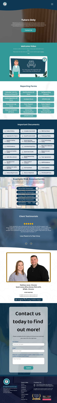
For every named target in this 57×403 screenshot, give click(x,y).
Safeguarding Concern (46, 93)
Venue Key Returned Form (46, 111)
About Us (23, 386)
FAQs (22, 397)
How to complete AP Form (11, 111)
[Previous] (26, 243)
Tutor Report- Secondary (46, 105)
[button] (44, 75)
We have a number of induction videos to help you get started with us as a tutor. (28, 49)
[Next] (31, 243)
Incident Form (28, 99)
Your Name (15, 341)
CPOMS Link (46, 99)
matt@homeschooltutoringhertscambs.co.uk (42, 389)
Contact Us (24, 399)
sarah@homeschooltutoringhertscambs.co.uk (28, 295)
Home (22, 384)
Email (14, 348)
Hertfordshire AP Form (28, 93)
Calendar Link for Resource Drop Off (11, 93)
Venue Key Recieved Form (29, 111)
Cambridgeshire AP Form (11, 99)
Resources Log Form (11, 105)
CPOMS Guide (28, 116)
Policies (23, 396)
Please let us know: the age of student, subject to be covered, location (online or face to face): (27, 355)
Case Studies (24, 394)
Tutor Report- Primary (28, 105)
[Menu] (52, 4)
